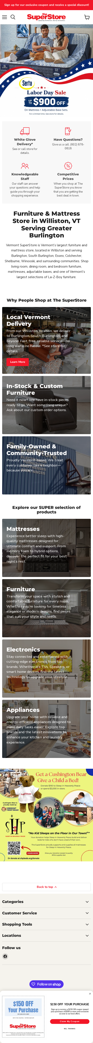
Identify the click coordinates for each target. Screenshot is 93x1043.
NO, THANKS (69, 1028)
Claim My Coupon (70, 1021)
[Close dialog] (90, 994)
